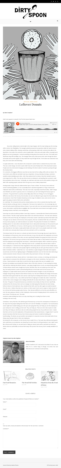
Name (5, 402)
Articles (26, 101)
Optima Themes (15, 465)
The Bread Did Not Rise (29, 383)
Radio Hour (33, 101)
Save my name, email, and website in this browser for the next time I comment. (23, 425)
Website (5, 416)
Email (5, 409)
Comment (6, 428)
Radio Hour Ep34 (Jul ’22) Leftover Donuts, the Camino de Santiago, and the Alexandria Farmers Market (30, 136)
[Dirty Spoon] (30, 11)
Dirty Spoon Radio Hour (7, 136)
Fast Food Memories (9, 383)
